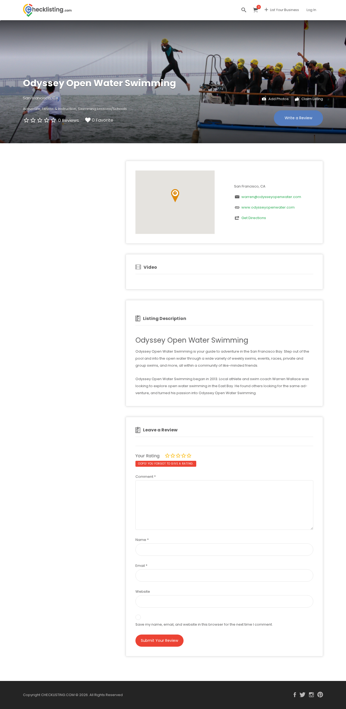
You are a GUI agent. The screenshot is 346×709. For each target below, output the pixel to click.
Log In (311, 10)
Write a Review (298, 118)
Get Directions (253, 217)
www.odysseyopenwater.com (268, 207)
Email (141, 565)
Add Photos (278, 98)
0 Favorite (102, 120)
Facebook (295, 694)
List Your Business (284, 10)
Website (142, 591)
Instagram (311, 694)
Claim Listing (312, 98)
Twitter (302, 694)
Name (142, 539)
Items (255, 10)
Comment (145, 476)
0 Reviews (68, 120)
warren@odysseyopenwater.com (271, 196)
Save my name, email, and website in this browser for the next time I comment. (204, 624)
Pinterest (320, 694)
